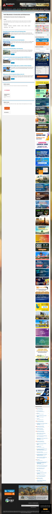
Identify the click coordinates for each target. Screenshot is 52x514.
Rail (9, 27)
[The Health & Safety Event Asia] (42, 281)
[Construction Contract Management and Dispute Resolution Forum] (42, 179)
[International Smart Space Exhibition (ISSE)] (42, 170)
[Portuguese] (40, 29)
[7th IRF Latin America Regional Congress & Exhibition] (42, 111)
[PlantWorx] (42, 401)
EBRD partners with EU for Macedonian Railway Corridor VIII (13, 74)
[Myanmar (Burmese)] (48, 28)
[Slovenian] (48, 29)
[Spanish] (36, 30)
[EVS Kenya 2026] (42, 332)
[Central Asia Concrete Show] (42, 350)
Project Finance (6, 27)
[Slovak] (46, 29)
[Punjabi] (42, 29)
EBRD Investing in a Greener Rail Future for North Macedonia (13, 40)
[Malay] (46, 28)
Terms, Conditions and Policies (27, 512)
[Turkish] (42, 30)
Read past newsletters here (42, 50)
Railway (26, 25)
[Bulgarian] (39, 25)
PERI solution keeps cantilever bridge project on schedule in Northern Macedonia (17, 65)
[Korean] (42, 28)
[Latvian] (45, 28)
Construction (5, 25)
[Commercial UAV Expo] (42, 85)
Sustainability (14, 25)
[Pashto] (38, 29)
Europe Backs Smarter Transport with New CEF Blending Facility (14, 31)
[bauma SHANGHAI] (42, 307)
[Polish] (39, 29)
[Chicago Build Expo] (42, 256)
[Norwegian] (36, 29)
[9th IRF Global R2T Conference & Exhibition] (42, 264)
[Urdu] (43, 30)
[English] (48, 25)
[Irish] (38, 28)
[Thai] (40, 30)
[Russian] (45, 29)
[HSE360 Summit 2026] (42, 230)
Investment (19, 25)
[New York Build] (42, 367)
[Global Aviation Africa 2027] (42, 375)
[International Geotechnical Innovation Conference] (42, 222)
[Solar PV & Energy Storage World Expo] (42, 162)
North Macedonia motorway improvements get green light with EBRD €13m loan (17, 57)
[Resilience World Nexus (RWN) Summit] (42, 196)
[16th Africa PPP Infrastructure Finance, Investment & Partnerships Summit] (42, 290)
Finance (22, 25)
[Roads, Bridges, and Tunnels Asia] (42, 247)
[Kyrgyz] (43, 28)
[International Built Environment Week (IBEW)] (42, 102)
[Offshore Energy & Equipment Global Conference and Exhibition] (42, 298)
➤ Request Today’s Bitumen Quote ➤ (42, 76)
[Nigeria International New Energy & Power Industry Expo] (42, 119)
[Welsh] (46, 30)
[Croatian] (42, 25)
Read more (12, 37)
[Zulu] (48, 30)
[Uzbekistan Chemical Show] (42, 145)
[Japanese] (40, 28)
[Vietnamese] (45, 30)
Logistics (29, 25)
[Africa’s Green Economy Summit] (42, 358)
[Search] (48, 35)
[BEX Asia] (42, 94)
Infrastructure (10, 25)
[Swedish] (39, 30)
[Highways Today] (8, 4)
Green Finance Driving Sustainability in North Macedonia (13, 48)
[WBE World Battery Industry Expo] (42, 153)
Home (5, 9)
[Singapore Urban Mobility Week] (42, 273)
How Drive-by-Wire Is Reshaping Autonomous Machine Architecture (40, 10)
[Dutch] (46, 25)
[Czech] (43, 25)
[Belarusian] (38, 25)
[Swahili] (38, 30)
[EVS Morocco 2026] (42, 239)
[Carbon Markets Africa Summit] (42, 213)
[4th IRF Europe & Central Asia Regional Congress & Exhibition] (42, 187)
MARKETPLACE (47, 10)
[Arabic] (36, 25)
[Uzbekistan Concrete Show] (42, 128)
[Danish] (45, 25)
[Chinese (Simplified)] (40, 25)
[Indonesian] (36, 28)
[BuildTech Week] (42, 384)
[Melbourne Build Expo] (42, 315)
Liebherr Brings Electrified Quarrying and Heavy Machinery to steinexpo (24, 10)
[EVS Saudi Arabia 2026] (42, 341)
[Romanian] (43, 29)
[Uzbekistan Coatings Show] (42, 136)
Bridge (12, 27)
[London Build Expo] (42, 324)
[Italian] (39, 28)
